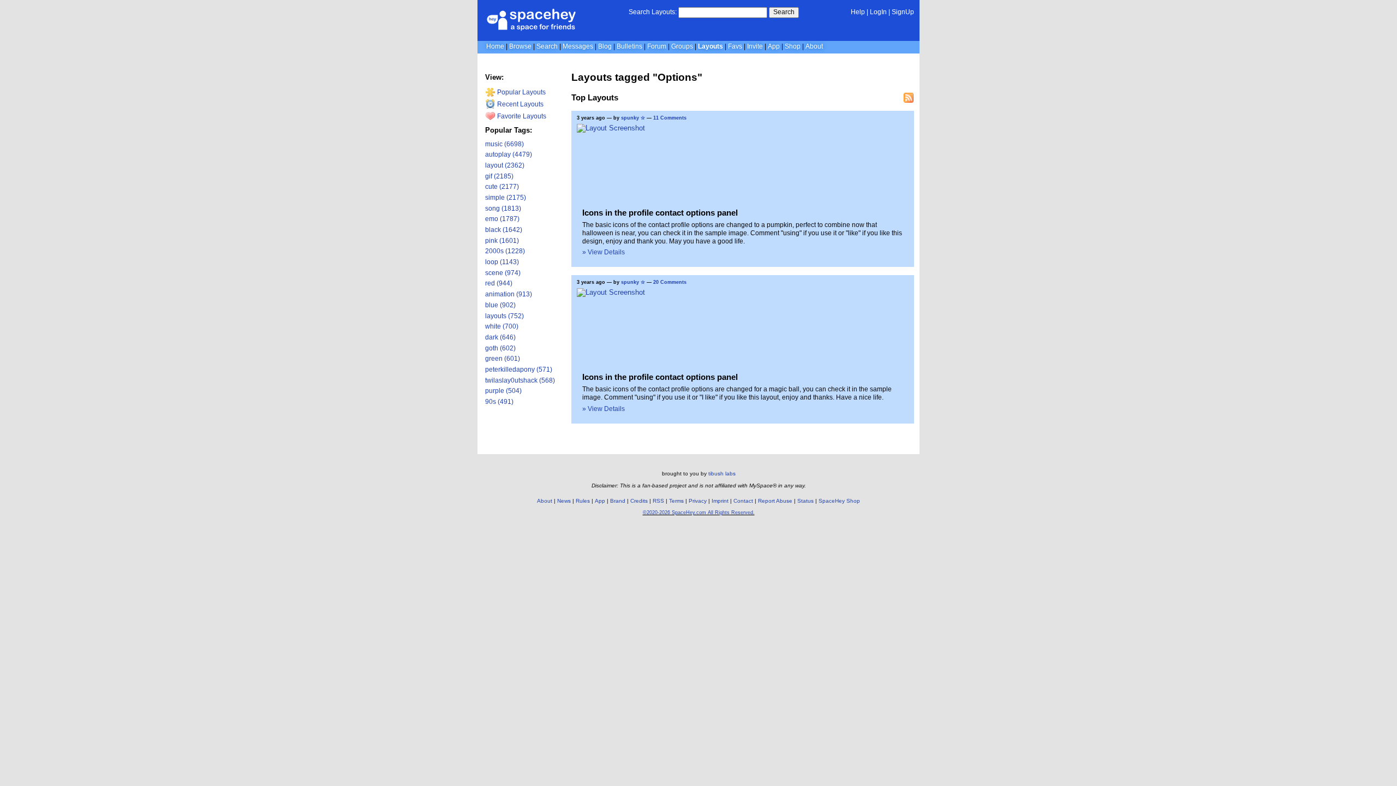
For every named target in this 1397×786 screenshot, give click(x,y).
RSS (658, 501)
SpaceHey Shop (839, 501)
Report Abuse (775, 501)
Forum (656, 46)
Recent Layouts (519, 104)
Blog (605, 46)
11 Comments (669, 118)
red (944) (498, 283)
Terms (676, 501)
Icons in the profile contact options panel (660, 212)
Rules (583, 501)
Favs (735, 46)
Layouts (710, 46)
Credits (639, 501)
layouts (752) (504, 316)
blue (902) (500, 305)
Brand (617, 501)
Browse (520, 46)
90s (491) (499, 402)
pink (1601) (502, 241)
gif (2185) (499, 176)
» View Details (603, 252)
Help (858, 12)
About (814, 46)
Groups (682, 46)
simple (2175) (505, 197)
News (564, 501)
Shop (793, 46)
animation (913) (508, 294)
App (774, 46)
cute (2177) (502, 186)
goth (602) (500, 348)
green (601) (502, 358)
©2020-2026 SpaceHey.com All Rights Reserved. (699, 512)
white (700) (501, 326)
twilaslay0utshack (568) (520, 380)
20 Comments (669, 282)
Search (784, 12)
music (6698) (504, 144)
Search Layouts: (653, 12)
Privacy (698, 501)
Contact (743, 501)
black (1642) (503, 230)
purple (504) (503, 391)
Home (495, 46)
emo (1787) (502, 219)
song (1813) (503, 208)
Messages (578, 46)
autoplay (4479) (508, 154)
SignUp (903, 12)
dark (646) (500, 337)
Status (805, 501)
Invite (755, 46)
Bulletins (629, 46)
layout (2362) (504, 165)
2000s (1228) (505, 251)
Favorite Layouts (520, 116)
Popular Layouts (520, 92)
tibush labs (722, 474)
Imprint (720, 501)
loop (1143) (502, 262)
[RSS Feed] (908, 98)
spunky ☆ (633, 118)
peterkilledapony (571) (518, 369)
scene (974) (503, 273)
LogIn (878, 12)
